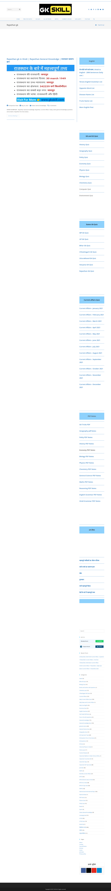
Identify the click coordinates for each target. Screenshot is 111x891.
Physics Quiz (84, 170)
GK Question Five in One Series (86, 738)
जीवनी (80, 830)
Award (80, 678)
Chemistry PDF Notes (87, 469)
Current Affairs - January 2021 (91, 308)
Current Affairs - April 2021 (89, 327)
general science (83, 726)
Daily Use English (83, 705)
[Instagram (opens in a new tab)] (96, 9)
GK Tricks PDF (84, 424)
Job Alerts (81, 852)
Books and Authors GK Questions (87, 687)
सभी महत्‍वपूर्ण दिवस (85, 586)
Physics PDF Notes (86, 463)
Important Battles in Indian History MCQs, (89, 756)
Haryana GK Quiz (86, 265)
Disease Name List (86, 94)
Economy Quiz (85, 164)
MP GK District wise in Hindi (86, 779)
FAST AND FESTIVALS (84, 714)
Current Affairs (82, 696)
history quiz (82, 750)
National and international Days (87, 791)
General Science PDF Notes (90, 475)
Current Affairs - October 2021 (91, 369)
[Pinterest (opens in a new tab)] (93, 9)
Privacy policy (82, 854)
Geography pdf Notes (87, 431)
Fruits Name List (85, 101)
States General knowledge (39, 105)
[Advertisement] (55, 45)
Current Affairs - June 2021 (89, 340)
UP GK (80, 818)
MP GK (81, 776)
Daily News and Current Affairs (86, 702)
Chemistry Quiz (85, 183)
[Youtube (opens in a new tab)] (100, 9)
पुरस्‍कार (81, 579)
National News (82, 794)
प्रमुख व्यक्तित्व (82, 833)
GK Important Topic (84, 735)
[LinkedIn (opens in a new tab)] (98, 9)
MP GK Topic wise (83, 785)
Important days (83, 762)
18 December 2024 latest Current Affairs (88, 662)
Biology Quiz (84, 176)
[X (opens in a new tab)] (89, 9)
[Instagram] (88, 870)
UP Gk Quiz (82, 821)
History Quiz (84, 144)
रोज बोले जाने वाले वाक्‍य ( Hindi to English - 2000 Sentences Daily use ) (91, 72)
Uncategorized (82, 815)
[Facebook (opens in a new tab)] (91, 9)
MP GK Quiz (84, 233)
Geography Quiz (85, 151)
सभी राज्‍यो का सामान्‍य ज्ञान (87, 567)
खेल (80, 573)
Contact (81, 844)
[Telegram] (99, 870)
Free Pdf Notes (83, 846)
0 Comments (53, 105)
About (80, 842)
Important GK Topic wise (85, 765)
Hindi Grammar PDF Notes (89, 501)
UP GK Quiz (83, 239)
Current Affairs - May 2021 (89, 334)
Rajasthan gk (101, 25)
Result (80, 806)
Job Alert (81, 767)
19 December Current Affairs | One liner (88, 660)
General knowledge (84, 720)
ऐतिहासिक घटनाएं (82, 827)
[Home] (96, 25)
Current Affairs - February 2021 (91, 315)
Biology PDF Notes (86, 456)
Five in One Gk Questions (85, 717)
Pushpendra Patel (13, 105)
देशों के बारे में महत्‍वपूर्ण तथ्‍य (87, 592)
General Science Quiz (84, 729)
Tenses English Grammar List (90, 82)
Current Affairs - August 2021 (90, 353)
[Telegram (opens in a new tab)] (103, 9)
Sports (81, 809)
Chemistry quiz (83, 690)
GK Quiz (81, 744)
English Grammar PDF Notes (90, 495)
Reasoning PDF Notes (87, 488)
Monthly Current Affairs (85, 773)
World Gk (81, 824)
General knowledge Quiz (85, 723)
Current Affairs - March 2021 (90, 321)
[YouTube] (94, 870)
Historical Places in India (85, 747)
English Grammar (83, 711)
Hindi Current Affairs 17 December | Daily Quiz (90, 665)
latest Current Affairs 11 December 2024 (88, 668)
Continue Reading (14, 116)
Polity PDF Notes (85, 437)
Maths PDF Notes (86, 482)
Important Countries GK (85, 759)
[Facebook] (83, 870)
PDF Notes (82, 797)
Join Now (100, 641)
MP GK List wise (83, 782)
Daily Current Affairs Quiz (85, 699)
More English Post (86, 107)
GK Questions (82, 741)
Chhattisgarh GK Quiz (88, 252)
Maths (80, 771)
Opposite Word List (86, 88)
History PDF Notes (86, 444)
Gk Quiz (81, 848)
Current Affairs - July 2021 (89, 346)
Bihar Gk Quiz (84, 245)
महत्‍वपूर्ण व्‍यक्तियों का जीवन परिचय (89, 560)
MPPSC (81, 788)
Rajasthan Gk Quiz (86, 271)
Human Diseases (83, 753)
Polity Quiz (83, 157)
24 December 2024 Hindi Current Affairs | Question (91, 656)
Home (80, 850)
